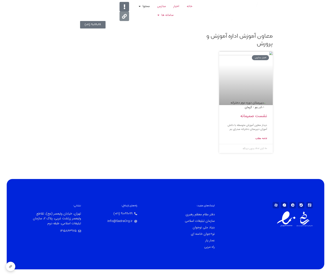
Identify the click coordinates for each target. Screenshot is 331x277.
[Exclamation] (124, 6)
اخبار (176, 6)
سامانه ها (167, 15)
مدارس (161, 6)
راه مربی (209, 246)
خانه (189, 6)
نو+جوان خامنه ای (203, 234)
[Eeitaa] (309, 205)
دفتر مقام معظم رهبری (200, 214)
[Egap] (284, 205)
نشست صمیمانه (253, 116)
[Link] (124, 16)
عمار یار (210, 240)
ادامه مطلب (261, 138)
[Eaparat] (276, 205)
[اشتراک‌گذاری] (10, 266)
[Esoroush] (292, 205)
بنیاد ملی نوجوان (204, 227)
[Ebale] (301, 205)
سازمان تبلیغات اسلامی (200, 221)
